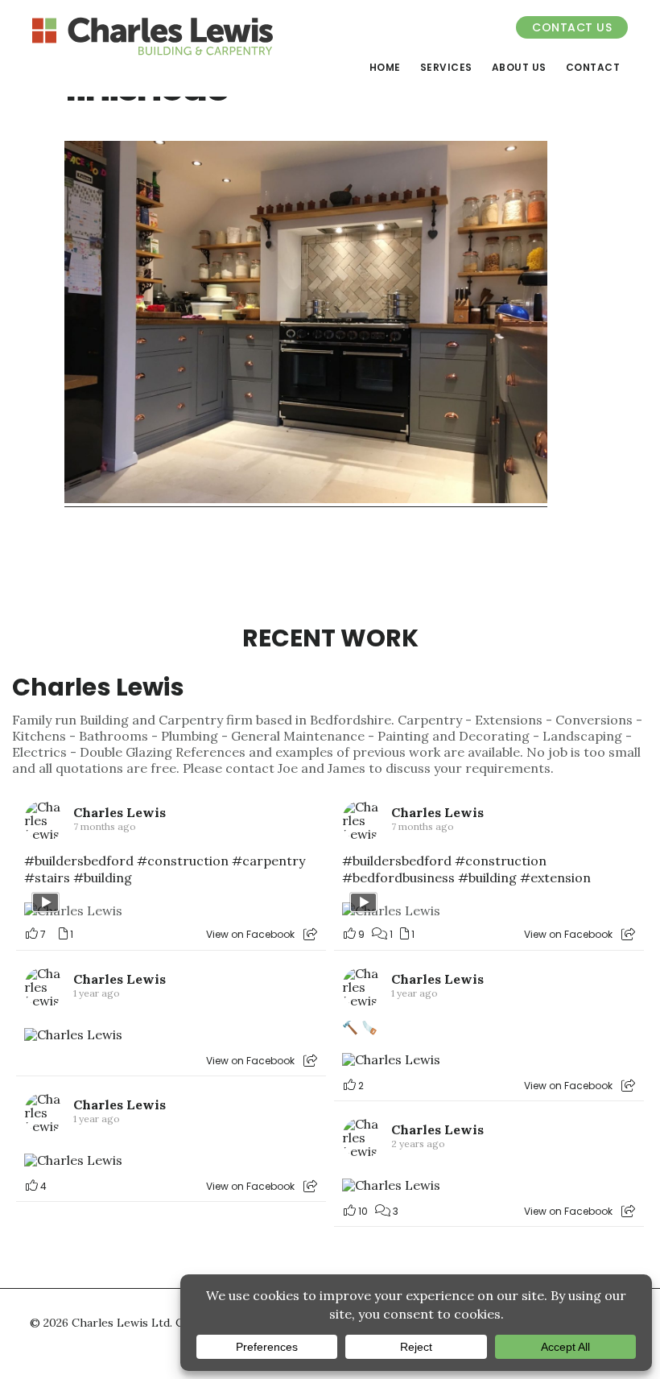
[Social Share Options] (310, 934)
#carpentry (268, 861)
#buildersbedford (79, 861)
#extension (555, 877)
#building (102, 877)
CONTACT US (572, 27)
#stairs (47, 877)
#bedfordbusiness (398, 877)
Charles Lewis (98, 687)
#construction (183, 861)
